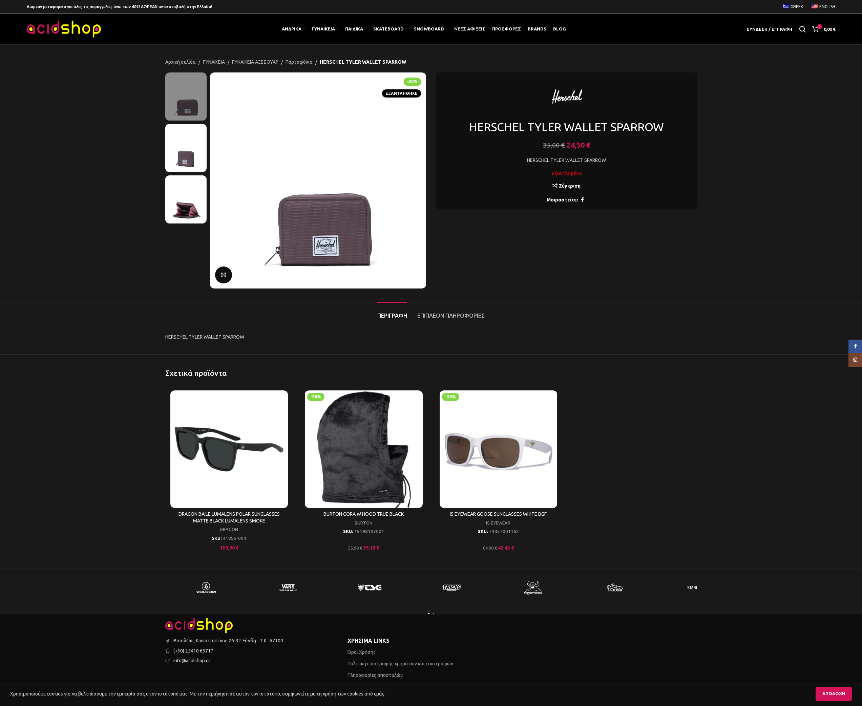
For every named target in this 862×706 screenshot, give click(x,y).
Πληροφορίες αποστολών (375, 675)
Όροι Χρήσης (362, 652)
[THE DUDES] (615, 587)
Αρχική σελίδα (180, 62)
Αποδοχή (833, 693)
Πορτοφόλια (299, 62)
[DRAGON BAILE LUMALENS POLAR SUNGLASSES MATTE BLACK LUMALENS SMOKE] (229, 449)
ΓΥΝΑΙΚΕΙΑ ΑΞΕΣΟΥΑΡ (255, 62)
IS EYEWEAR (498, 523)
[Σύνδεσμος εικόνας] (199, 625)
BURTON (364, 523)
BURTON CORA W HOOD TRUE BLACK (363, 514)
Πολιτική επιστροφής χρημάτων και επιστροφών (400, 663)
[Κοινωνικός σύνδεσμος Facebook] (582, 200)
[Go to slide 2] (433, 613)
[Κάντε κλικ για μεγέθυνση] (223, 274)
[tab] (392, 312)
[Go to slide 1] (428, 613)
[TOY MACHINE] (533, 587)
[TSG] (370, 587)
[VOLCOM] (206, 587)
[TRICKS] (451, 587)
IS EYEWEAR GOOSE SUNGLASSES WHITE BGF (498, 514)
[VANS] (288, 587)
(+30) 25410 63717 (193, 651)
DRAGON (229, 529)
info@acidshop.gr (191, 660)
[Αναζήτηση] (802, 29)
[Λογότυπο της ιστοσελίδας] (64, 28)
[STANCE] (697, 587)
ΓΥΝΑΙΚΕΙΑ (214, 62)
